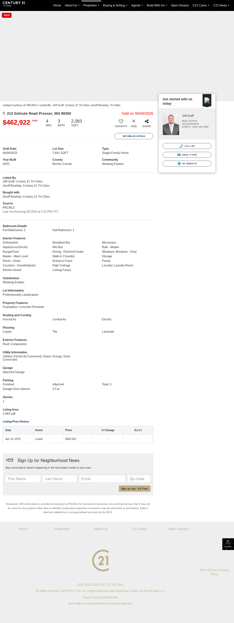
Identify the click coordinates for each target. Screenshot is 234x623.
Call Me (189, 146)
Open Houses (180, 5)
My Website (189, 163)
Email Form (189, 155)
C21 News (222, 7)
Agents (137, 7)
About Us (73, 7)
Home (57, 5)
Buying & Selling (116, 7)
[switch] (121, 124)
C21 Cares (202, 7)
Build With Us (158, 7)
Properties (92, 7)
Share (228, 547)
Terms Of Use (208, 570)
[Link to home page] (16, 5)
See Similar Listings (134, 136)
